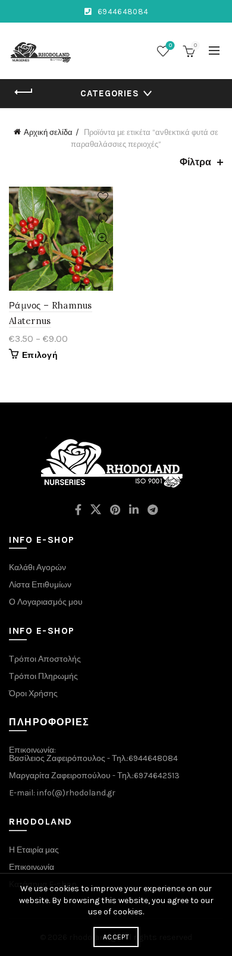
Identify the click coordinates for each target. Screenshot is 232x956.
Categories (109, 93)
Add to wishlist (102, 197)
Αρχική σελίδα (48, 132)
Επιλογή (40, 355)
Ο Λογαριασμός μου (46, 602)
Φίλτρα (195, 162)
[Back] (24, 92)
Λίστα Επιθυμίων (40, 585)
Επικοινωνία (31, 867)
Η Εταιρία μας (34, 850)
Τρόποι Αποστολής (45, 659)
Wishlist (170, 45)
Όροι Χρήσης (33, 693)
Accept (116, 937)
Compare (102, 217)
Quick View (102, 238)
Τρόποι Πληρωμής (43, 676)
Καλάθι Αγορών (37, 567)
